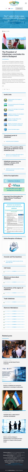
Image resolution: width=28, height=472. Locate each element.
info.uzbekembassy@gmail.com (11, 464)
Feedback (21, 464)
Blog (9, 20)
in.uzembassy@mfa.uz (15, 463)
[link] (14, 185)
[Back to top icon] (26, 470)
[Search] (6, 8)
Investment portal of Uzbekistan (12, 141)
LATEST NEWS (15, 20)
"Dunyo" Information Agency (13, 129)
